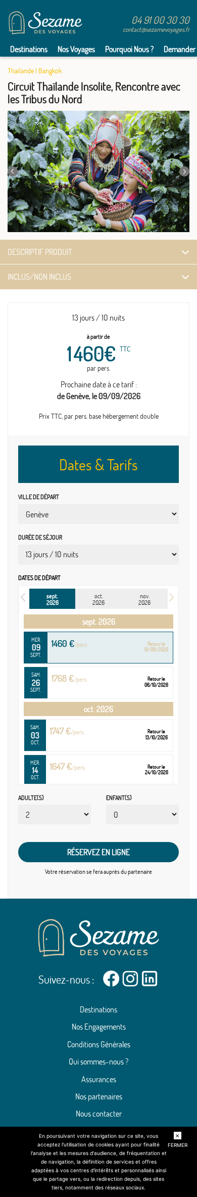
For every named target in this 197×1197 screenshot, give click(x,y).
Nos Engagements (99, 1026)
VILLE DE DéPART (38, 497)
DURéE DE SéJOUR (40, 537)
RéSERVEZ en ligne (98, 852)
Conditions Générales (98, 1044)
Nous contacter (99, 1113)
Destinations (28, 49)
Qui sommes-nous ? (98, 1061)
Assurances (98, 1079)
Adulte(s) (31, 798)
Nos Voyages (76, 49)
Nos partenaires (98, 1096)
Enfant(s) (119, 798)
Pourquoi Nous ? (129, 49)
